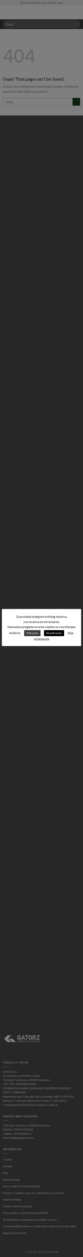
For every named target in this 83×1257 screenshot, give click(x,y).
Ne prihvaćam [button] (54, 633)
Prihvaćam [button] (32, 633)
